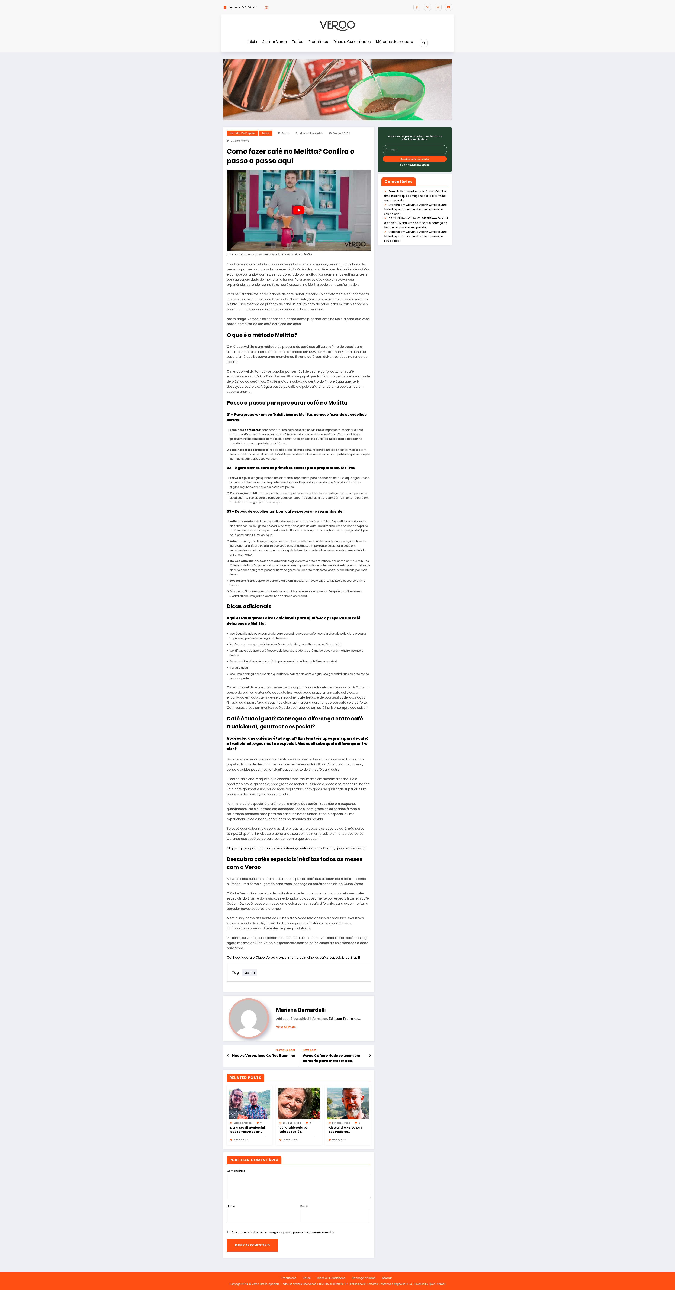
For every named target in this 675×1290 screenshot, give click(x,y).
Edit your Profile (341, 1018)
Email (304, 1206)
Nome (231, 1206)
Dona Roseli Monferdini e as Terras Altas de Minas (247, 1130)
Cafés (307, 1278)
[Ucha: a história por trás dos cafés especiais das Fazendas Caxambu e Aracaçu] (299, 1103)
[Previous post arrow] (228, 1056)
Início (252, 41)
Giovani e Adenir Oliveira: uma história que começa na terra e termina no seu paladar (415, 195)
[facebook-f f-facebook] (416, 7)
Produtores (318, 41)
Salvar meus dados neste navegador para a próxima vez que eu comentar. (283, 1232)
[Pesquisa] (424, 43)
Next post (309, 1050)
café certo (252, 430)
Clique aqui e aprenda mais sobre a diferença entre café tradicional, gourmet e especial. (297, 848)
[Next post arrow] (370, 1056)
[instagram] (438, 7)
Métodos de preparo (394, 41)
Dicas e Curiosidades (352, 41)
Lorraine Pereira (243, 1122)
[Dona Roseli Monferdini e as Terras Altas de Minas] (249, 1103)
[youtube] (448, 7)
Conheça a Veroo (364, 1278)
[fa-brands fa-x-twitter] (427, 7)
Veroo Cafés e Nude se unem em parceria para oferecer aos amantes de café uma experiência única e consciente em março (334, 1058)
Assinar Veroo (274, 41)
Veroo (282, 443)
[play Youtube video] (299, 210)
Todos (297, 41)
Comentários (236, 1171)
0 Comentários (240, 141)
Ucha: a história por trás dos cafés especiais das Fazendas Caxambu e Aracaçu (295, 1130)
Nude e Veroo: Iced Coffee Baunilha (263, 1055)
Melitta (285, 133)
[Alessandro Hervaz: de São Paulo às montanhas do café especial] (348, 1103)
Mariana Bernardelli (311, 133)
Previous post (285, 1050)
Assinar (387, 1278)
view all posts (286, 1027)
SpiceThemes (437, 1284)
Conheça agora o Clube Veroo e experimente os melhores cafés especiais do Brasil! (293, 957)
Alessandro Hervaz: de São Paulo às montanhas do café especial (345, 1130)
